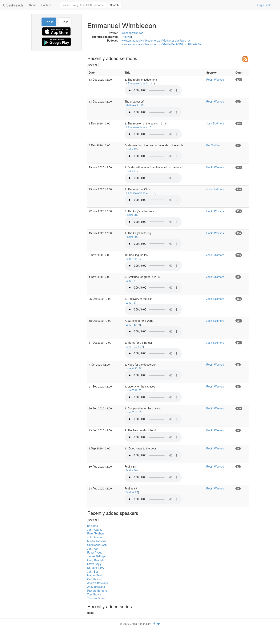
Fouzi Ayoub (94, 552)
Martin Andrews (96, 541)
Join (268, 5)
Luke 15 (130, 302)
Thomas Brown (96, 598)
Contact (46, 5)
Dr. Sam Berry (95, 568)
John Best (93, 571)
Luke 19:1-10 (134, 259)
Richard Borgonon (98, 590)
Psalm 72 (131, 149)
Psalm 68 (131, 470)
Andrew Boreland (97, 583)
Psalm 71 (131, 171)
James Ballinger (96, 556)
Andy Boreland (96, 587)
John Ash (92, 548)
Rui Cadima (213, 145)
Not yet (126, 37)
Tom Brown (94, 594)
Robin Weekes (215, 79)
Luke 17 (130, 280)
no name (92, 526)
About (32, 5)
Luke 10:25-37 (134, 346)
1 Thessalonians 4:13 (138, 127)
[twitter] (158, 624)
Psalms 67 (132, 492)
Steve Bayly (94, 564)
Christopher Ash (97, 545)
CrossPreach (13, 4)
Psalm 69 (131, 237)
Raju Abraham (96, 533)
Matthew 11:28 (134, 105)
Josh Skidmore (215, 123)
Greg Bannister (96, 560)
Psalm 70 (131, 215)
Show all (92, 64)
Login (260, 5)
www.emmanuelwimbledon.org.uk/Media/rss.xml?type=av (156, 40)
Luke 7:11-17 (134, 412)
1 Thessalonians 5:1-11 (140, 83)
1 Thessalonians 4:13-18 (140, 193)
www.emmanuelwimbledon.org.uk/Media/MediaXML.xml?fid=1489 (161, 44)
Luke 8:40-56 (134, 368)
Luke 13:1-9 (133, 324)
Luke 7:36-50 (134, 390)
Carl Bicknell (94, 579)
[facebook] (154, 624)
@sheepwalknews (132, 33)
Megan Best (94, 575)
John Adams (94, 529)
